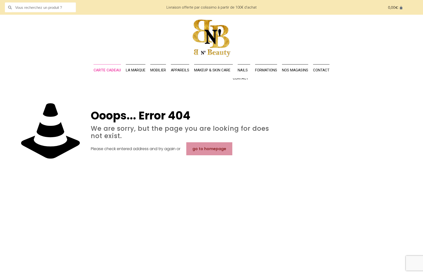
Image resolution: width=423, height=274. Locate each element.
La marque (135, 70)
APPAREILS (180, 70)
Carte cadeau (107, 70)
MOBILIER (158, 70)
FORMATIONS (266, 70)
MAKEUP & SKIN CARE (212, 70)
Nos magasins (295, 70)
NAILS (243, 70)
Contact (240, 78)
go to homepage (209, 149)
